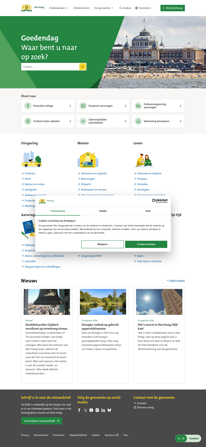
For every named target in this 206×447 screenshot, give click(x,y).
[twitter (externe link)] (85, 411)
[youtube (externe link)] (91, 411)
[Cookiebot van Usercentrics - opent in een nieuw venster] (154, 201)
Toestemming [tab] (58, 211)
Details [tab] (103, 211)
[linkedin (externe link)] (103, 411)
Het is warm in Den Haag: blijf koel (158, 326)
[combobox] (54, 67)
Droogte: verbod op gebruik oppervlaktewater (100, 326)
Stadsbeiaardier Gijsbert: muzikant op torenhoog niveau (46, 326)
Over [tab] (148, 211)
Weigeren (103, 244)
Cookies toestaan (146, 244)
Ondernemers (82, 8)
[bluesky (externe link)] (109, 411)
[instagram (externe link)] (97, 411)
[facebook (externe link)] (79, 411)
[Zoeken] (82, 66)
